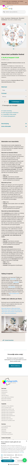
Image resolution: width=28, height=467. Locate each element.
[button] (25, 24)
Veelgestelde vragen (6, 432)
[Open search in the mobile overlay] (14, 11)
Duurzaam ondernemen (7, 434)
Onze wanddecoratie (6, 407)
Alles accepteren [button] (7, 460)
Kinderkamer (4, 19)
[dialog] (14, 453)
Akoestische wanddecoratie (8, 420)
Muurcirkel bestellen (6, 398)
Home (2, 18)
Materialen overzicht (6, 400)
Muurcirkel (21, 18)
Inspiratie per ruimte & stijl (7, 409)
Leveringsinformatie (6, 426)
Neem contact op (15, 365)
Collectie (3, 393)
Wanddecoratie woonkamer (8, 410)
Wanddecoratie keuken (7, 414)
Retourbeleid (4, 427)
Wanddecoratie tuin (6, 417)
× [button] (26, 441)
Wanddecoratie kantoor (7, 418)
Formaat (3, 93)
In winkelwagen (16, 101)
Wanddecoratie (14, 18)
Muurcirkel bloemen (6, 308)
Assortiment (8, 18)
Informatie (3, 429)
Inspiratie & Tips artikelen (7, 406)
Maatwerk (3, 431)
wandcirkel (16, 282)
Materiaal (4, 87)
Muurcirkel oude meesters (8, 311)
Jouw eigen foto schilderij (7, 397)
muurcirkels (13, 278)
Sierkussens (4, 392)
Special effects (4, 395)
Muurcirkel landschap (16, 310)
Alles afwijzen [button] (21, 460)
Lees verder (21, 452)
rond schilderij (11, 287)
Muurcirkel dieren (16, 308)
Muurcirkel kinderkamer (10, 313)
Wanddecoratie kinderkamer (8, 415)
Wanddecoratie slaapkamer (8, 412)
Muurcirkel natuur (6, 310)
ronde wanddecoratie (14, 293)
